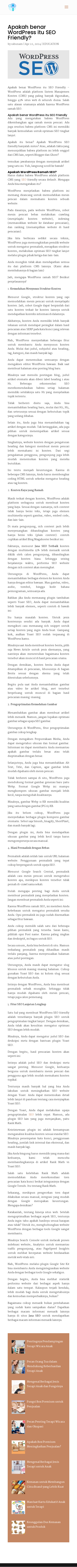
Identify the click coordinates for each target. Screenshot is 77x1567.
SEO (24, 180)
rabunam (17, 44)
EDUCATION (51, 44)
